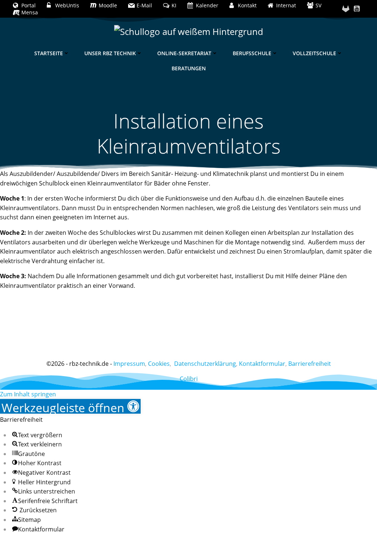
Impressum (129, 364)
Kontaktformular (262, 364)
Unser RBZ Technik (110, 53)
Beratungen (189, 68)
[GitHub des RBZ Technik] (345, 9)
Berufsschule (252, 53)
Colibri (189, 379)
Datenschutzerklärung (205, 364)
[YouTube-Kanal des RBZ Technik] (356, 9)
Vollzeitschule (314, 53)
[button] (70, 406)
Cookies (159, 364)
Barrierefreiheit (309, 364)
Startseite (48, 53)
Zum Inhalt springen (28, 394)
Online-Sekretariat (184, 53)
